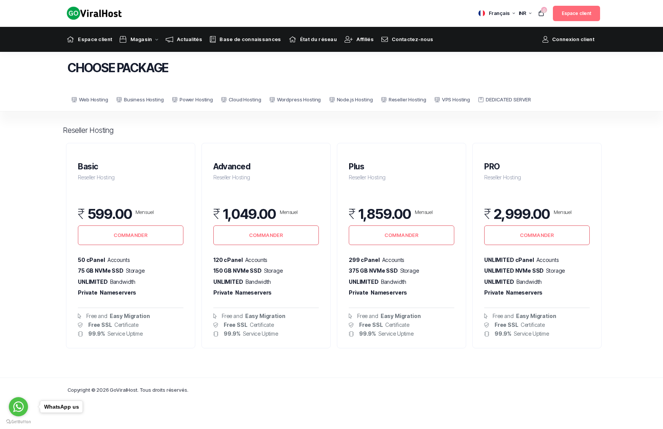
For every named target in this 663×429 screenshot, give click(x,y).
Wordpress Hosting (299, 99)
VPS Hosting (456, 99)
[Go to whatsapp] (18, 406)
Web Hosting (93, 99)
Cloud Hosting (245, 99)
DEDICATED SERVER (508, 99)
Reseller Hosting (407, 99)
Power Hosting (196, 99)
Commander (131, 235)
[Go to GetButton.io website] (18, 421)
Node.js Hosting (355, 99)
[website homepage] (92, 13)
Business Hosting (144, 99)
